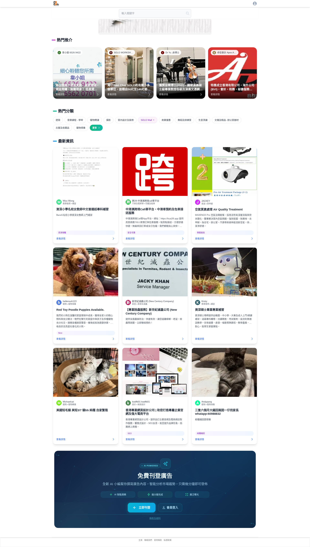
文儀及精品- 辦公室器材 (227, 120)
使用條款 (158, 540)
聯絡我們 (148, 540)
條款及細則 (155, 518)
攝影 (108, 120)
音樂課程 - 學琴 (75, 120)
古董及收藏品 (62, 127)
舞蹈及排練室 (184, 120)
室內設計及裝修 (126, 120)
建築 (58, 120)
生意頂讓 (202, 120)
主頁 (140, 540)
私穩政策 (167, 540)
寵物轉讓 (94, 120)
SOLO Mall (148, 120)
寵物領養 (80, 127)
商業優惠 (166, 120)
